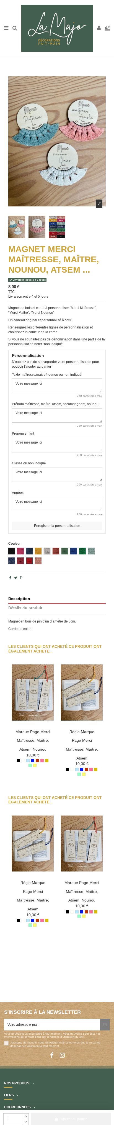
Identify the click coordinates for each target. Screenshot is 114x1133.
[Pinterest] (21, 578)
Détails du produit (25, 608)
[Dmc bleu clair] (28, 760)
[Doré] (46, 760)
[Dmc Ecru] (23, 760)
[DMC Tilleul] (30, 765)
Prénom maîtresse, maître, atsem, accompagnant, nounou (55, 404)
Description (19, 599)
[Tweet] (15, 578)
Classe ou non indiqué (29, 463)
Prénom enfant (23, 433)
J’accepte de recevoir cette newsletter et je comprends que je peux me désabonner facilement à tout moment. (55, 1044)
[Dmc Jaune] (35, 765)
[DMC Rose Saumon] (42, 760)
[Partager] (10, 578)
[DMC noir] (18, 760)
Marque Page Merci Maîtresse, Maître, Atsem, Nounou (32, 740)
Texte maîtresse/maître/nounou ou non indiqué (47, 375)
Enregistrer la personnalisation (57, 526)
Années (18, 493)
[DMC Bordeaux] (37, 760)
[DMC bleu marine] (32, 760)
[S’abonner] (105, 1024)
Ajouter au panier (74, 1119)
